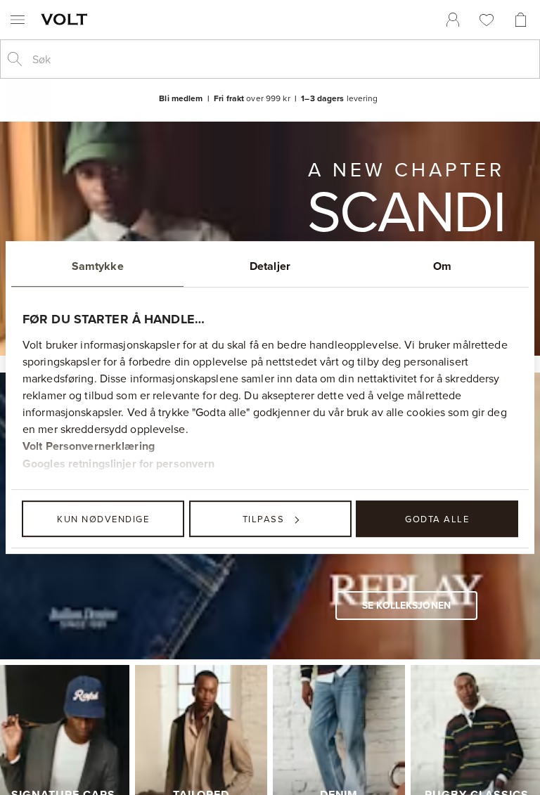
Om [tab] (442, 266)
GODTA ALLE (437, 518)
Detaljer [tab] (270, 266)
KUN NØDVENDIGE (103, 518)
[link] (452, 19)
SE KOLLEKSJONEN (406, 605)
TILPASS (264, 518)
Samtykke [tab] (98, 266)
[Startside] (66, 19)
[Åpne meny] (17, 20)
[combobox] (281, 59)
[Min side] (452, 19)
